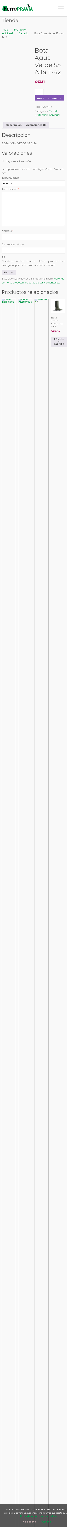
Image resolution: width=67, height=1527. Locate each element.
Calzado (23, 33)
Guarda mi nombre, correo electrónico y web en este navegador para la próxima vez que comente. (33, 263)
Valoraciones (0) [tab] (36, 125)
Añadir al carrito (49, 98)
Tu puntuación (11, 177)
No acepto (29, 1521)
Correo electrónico (13, 244)
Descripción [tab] (14, 125)
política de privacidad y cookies (37, 1516)
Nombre (7, 230)
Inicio (5, 29)
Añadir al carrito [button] (59, 342)
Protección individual (47, 115)
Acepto (46, 1521)
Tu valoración (10, 189)
